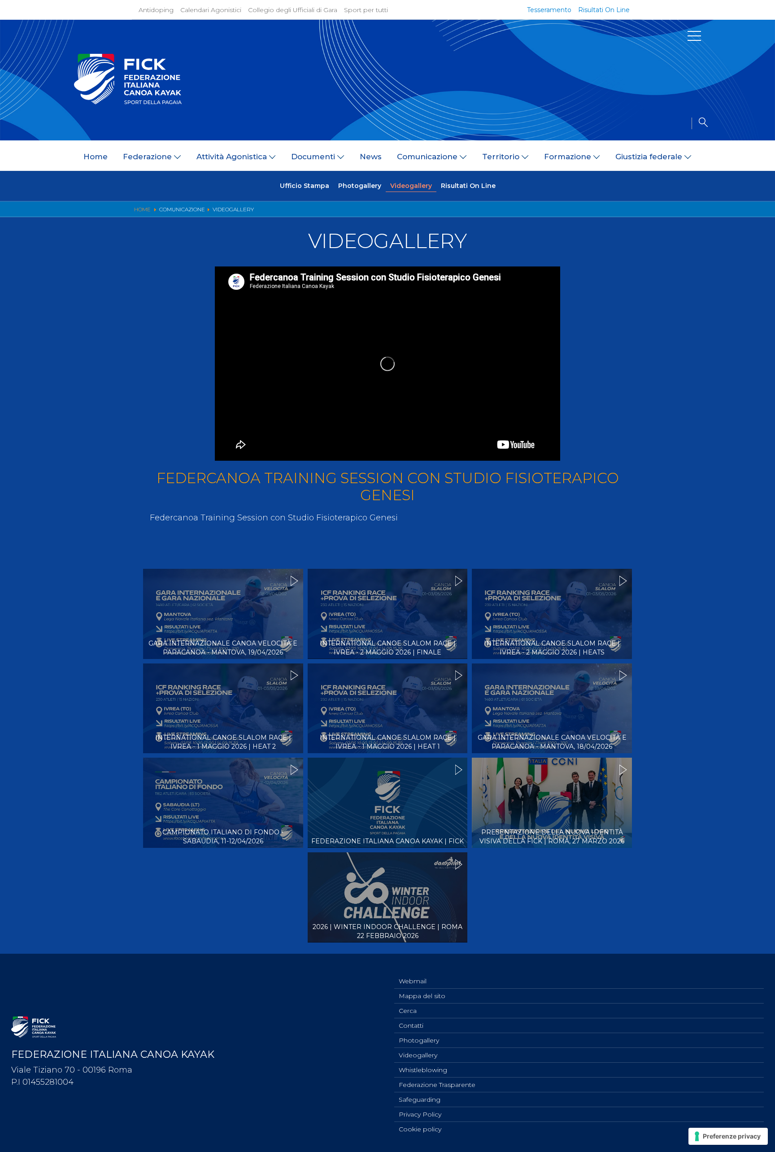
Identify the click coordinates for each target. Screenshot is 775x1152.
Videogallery (411, 186)
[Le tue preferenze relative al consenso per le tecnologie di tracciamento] (728, 1136)
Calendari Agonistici (210, 10)
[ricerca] (700, 123)
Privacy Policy (420, 1114)
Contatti (411, 1025)
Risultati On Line (604, 10)
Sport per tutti (366, 10)
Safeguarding (419, 1099)
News (371, 156)
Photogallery (359, 186)
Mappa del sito (422, 996)
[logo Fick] (128, 102)
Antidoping (156, 10)
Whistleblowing (423, 1070)
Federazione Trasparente (437, 1085)
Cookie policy (420, 1129)
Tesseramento (549, 10)
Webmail (413, 981)
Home (95, 156)
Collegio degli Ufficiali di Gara (292, 10)
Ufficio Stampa (304, 186)
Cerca (408, 1011)
